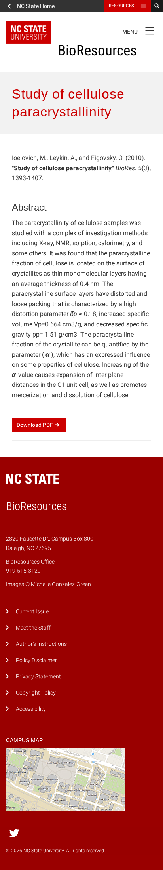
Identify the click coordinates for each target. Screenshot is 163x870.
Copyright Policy (36, 692)
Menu (138, 30)
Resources (121, 5)
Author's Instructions (41, 644)
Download (35, 425)
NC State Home (36, 6)
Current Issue (32, 611)
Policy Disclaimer (36, 660)
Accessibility (31, 709)
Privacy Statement (38, 676)
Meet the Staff (33, 627)
